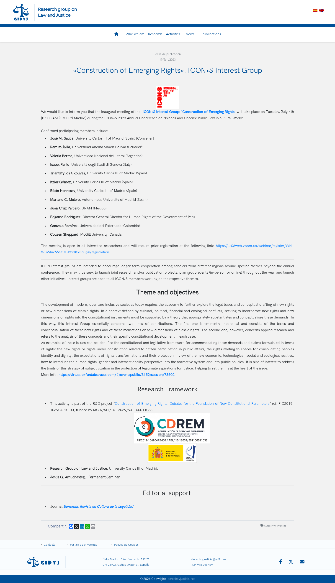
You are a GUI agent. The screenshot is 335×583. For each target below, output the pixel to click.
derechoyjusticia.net (181, 579)
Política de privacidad (84, 545)
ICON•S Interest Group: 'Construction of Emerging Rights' (189, 112)
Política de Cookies (126, 545)
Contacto (49, 545)
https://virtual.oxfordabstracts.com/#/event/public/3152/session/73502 (117, 375)
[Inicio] (117, 34)
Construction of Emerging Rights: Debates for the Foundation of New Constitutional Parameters (192, 404)
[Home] (21, 12)
